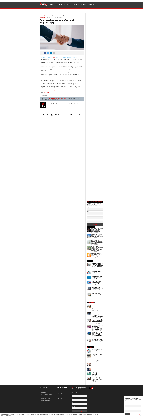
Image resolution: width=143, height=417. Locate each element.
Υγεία (59, 400)
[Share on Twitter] (48, 53)
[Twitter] (98, 1)
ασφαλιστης (44, 95)
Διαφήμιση (43, 392)
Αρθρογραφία (49, 15)
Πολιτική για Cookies (45, 400)
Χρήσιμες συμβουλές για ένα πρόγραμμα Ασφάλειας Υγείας (51, 114)
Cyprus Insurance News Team (58, 17)
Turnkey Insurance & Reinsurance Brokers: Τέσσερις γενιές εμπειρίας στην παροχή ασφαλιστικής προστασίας (97, 314)
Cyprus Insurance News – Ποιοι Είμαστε (46, 390)
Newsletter (79, 1)
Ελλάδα (59, 391)
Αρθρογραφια (67, 4)
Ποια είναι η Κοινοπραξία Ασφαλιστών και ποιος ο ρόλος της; (97, 272)
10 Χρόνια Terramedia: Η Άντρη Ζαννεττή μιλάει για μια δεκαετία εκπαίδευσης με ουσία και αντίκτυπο (97, 341)
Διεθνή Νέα (60, 393)
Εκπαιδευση (83, 4)
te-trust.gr (53, 90)
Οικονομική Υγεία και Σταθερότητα (73, 114)
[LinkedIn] (100, 1)
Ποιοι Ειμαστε (66, 1)
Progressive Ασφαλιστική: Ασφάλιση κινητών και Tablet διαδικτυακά (97, 277)
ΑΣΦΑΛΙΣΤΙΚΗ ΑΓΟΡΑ (88, 1)
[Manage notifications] (140, 414)
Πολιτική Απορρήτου (45, 398)
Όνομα (88, 207)
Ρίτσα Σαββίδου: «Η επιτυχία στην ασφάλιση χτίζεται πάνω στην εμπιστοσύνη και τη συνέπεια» (97, 295)
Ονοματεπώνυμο (128, 402)
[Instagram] (102, 1)
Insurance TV (91, 4)
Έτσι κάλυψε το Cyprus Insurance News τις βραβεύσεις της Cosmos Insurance (97, 379)
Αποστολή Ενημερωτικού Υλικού (46, 396)
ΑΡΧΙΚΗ (51, 4)
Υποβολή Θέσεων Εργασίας (46, 394)
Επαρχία (88, 215)
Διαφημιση (73, 1)
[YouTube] (96, 1)
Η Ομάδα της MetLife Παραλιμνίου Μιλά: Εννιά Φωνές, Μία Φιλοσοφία (97, 364)
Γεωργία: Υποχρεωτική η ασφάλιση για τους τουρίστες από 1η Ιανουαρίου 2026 (97, 283)
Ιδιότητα (88, 219)
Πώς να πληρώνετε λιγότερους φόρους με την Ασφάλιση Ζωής (97, 373)
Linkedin (53, 57)
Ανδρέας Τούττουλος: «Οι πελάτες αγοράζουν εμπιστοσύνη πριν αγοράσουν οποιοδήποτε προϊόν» (97, 334)
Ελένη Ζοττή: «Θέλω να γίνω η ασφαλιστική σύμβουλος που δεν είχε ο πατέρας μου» (97, 321)
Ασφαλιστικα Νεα (58, 4)
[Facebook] (94, 1)
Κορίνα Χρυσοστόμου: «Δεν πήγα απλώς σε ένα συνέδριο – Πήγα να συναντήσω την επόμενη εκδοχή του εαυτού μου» (97, 327)
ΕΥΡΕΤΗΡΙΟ (98, 4)
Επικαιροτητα (76, 4)
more (81, 52)
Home (42, 15)
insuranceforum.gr (47, 92)
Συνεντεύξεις (60, 398)
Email (88, 211)
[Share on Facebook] (45, 53)
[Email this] (54, 53)
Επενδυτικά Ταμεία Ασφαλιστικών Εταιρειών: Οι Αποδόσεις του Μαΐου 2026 (97, 289)
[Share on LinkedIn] (51, 53)
